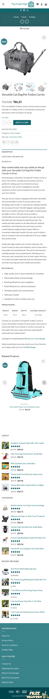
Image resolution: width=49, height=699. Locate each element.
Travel (23, 17)
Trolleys (32, 17)
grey (15, 137)
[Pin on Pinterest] (17, 142)
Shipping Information (10, 668)
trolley (20, 137)
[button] (3, 4)
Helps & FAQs (7, 682)
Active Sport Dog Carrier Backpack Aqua (25, 407)
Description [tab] (7, 152)
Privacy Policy (7, 640)
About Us (6, 636)
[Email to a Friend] (13, 142)
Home (16, 17)
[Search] (28, 10)
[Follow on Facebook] (21, 10)
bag (7, 137)
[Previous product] (27, 21)
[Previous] (6, 57)
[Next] (43, 57)
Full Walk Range (28, 347)
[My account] (41, 4)
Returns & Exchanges (10, 673)
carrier (11, 137)
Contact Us (6, 664)
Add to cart (22, 122)
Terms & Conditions (10, 645)
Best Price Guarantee (10, 677)
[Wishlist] (37, 4)
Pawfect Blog (7, 649)
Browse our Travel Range (35, 338)
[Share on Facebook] (8, 142)
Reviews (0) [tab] (6, 162)
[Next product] (22, 21)
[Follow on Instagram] (24, 10)
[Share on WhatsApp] (4, 142)
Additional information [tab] (12, 157)
